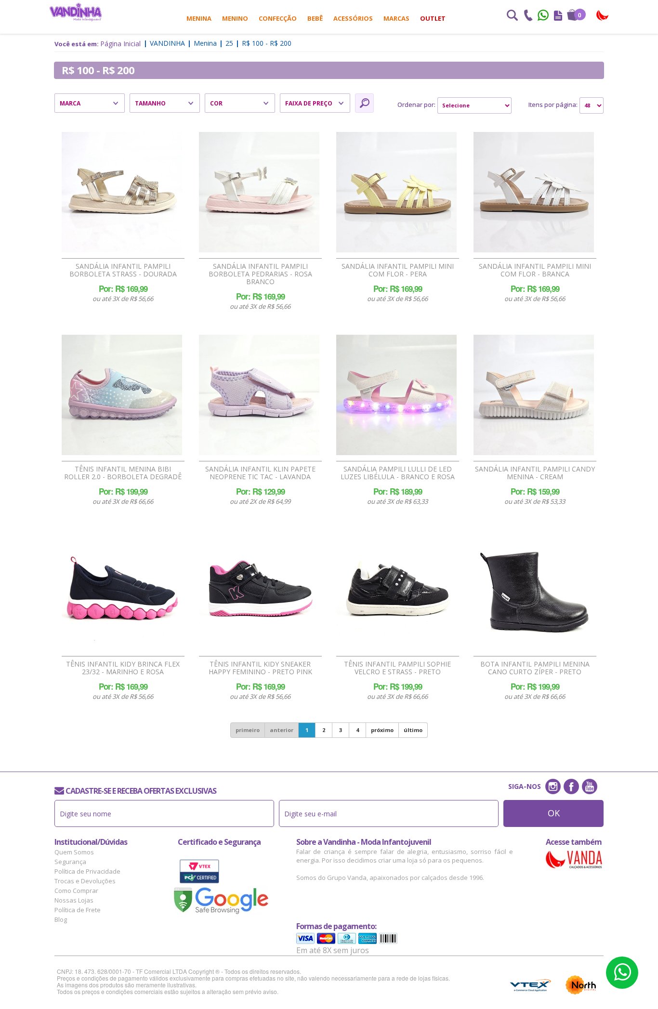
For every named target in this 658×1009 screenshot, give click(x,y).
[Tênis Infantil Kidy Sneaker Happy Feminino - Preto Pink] (259, 590)
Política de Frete (77, 909)
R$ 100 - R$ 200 (266, 43)
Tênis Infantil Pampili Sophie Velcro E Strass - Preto (397, 668)
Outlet (433, 18)
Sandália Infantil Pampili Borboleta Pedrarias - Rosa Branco (260, 274)
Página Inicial (120, 43)
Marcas (396, 18)
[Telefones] (528, 16)
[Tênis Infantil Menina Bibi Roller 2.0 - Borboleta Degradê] (122, 395)
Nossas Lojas (73, 900)
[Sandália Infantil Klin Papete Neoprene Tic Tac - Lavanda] (259, 395)
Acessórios (353, 18)
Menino (235, 18)
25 (229, 43)
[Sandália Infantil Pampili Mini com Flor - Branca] (534, 192)
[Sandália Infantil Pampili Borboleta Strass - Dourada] (122, 192)
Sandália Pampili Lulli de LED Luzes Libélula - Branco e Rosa (398, 473)
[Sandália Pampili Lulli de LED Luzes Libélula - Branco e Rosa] (396, 395)
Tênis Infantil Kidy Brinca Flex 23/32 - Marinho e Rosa (123, 668)
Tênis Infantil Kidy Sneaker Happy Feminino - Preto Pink (260, 668)
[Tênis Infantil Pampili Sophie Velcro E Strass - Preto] (396, 590)
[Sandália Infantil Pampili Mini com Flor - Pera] (396, 192)
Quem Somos (74, 852)
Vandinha (167, 43)
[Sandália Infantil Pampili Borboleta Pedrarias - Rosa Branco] (259, 192)
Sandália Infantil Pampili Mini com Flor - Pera (398, 270)
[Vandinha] (75, 12)
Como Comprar (76, 890)
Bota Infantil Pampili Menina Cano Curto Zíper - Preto (535, 668)
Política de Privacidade (87, 871)
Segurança (70, 861)
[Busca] (512, 16)
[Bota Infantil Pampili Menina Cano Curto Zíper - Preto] (534, 590)
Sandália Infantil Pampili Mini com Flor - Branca (535, 270)
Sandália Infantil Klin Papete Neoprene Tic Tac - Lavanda (260, 473)
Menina (198, 18)
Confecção (278, 18)
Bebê (315, 18)
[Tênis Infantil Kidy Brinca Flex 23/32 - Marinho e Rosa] (122, 590)
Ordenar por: (416, 104)
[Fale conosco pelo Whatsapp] (544, 16)
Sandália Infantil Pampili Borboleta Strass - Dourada (123, 270)
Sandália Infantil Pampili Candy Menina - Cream (535, 473)
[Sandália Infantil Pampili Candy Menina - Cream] (534, 395)
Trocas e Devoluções (85, 881)
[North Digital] (581, 985)
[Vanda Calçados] (603, 15)
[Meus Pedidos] (558, 16)
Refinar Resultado (364, 103)
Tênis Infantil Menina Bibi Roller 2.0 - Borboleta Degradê (123, 473)
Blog (60, 919)
